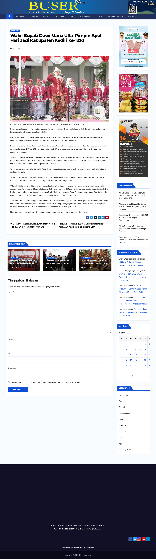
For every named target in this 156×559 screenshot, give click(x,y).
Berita (121, 401)
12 (131, 355)
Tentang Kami (66, 547)
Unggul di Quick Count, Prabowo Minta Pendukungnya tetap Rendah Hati (133, 300)
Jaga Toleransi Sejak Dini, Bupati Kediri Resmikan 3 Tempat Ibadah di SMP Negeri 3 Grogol (94, 263)
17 (121, 360)
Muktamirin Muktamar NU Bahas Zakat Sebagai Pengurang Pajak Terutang (132, 206)
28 (140, 366)
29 (145, 366)
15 (145, 355)
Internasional (124, 413)
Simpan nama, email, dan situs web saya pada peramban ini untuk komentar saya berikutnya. (46, 382)
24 (121, 366)
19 (131, 360)
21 (140, 360)
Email (10, 354)
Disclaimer (90, 547)
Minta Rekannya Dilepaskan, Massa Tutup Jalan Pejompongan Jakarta (133, 228)
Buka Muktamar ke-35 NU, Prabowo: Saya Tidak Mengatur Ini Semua (133, 239)
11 (126, 355)
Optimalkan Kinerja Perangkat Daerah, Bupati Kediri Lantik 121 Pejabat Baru (58, 263)
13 (136, 355)
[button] (148, 17)
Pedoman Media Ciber (79, 547)
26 (131, 366)
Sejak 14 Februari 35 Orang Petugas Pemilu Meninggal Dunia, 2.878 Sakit (133, 277)
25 (126, 366)
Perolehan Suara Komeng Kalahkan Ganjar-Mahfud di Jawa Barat (133, 312)
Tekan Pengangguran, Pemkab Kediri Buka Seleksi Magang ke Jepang (22, 263)
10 (121, 355)
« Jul (133, 376)
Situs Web (12, 368)
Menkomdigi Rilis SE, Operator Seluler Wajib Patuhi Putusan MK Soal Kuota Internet (133, 195)
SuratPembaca (115, 17)
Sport (46, 17)
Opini (100, 17)
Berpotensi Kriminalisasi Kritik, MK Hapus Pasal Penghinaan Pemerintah (133, 217)
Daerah (34, 17)
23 (150, 360)
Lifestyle (59, 17)
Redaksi (132, 17)
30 (150, 366)
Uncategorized (125, 450)
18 (126, 360)
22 (145, 360)
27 (136, 366)
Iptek (72, 17)
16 (150, 355)
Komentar (12, 292)
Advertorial (86, 17)
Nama (11, 339)
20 (136, 360)
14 (140, 355)
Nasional (21, 17)
